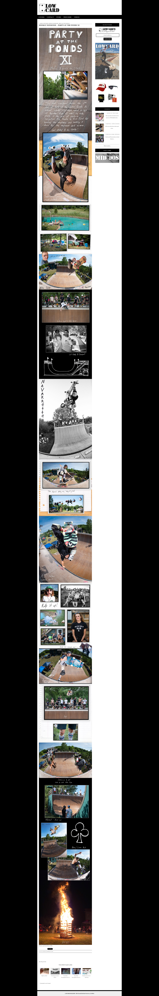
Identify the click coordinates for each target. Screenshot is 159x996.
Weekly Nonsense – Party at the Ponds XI (59, 25)
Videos (76, 17)
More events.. (107, 146)
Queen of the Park (112, 113)
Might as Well (44, 975)
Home (41, 23)
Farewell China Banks (112, 123)
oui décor (39, 20)
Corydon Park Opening (112, 134)
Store (58, 17)
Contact (50, 17)
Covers (41, 17)
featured (45, 23)
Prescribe (67, 17)
